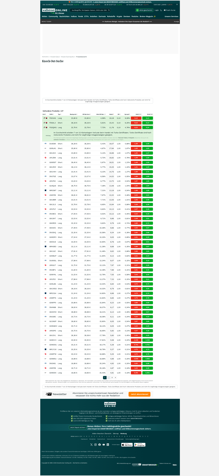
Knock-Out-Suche (67, 57)
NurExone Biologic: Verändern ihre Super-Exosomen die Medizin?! (115, 21)
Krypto (119, 16)
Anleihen (93, 16)
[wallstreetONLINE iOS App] (127, 446)
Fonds (80, 16)
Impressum (84, 439)
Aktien (44, 16)
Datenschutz (101, 439)
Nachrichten (64, 16)
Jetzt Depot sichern (77, 427)
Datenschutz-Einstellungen (115, 439)
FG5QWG (131, 138)
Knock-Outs (54, 57)
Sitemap (116, 433)
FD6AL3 (125, 138)
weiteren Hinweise (59, 139)
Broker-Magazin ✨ (148, 16)
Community (53, 16)
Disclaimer (92, 439)
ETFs (86, 16)
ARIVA (95, 451)
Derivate (102, 16)
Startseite (45, 56)
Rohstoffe (111, 16)
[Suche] (109, 10)
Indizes (74, 16)
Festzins (135, 16)
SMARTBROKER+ (136, 418)
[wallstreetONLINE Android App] (139, 446)
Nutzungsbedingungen (132, 439)
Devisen (127, 16)
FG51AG (120, 138)
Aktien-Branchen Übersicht (101, 433)
